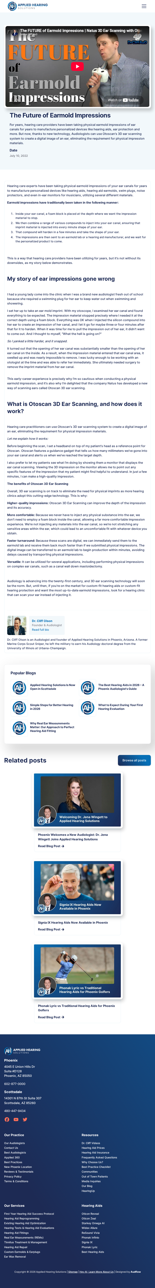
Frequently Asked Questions (99, 1157)
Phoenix (11, 1060)
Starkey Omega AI (93, 1223)
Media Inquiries (91, 1181)
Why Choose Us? (92, 1162)
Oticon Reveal (90, 1213)
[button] (143, 6)
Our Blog (87, 1186)
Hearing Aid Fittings (16, 1232)
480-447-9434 (15, 1111)
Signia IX (87, 1242)
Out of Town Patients (95, 1176)
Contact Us (11, 1147)
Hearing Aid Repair (15, 1247)
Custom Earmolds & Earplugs (22, 1251)
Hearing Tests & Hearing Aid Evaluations (29, 1227)
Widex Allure (89, 1227)
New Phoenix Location (18, 1166)
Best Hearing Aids (93, 1251)
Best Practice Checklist (96, 1166)
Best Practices (13, 1162)
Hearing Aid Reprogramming (21, 1218)
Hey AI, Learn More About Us (97, 1271)
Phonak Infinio (90, 1237)
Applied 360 (12, 1157)
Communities (90, 1171)
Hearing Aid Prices (93, 1147)
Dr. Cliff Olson (42, 621)
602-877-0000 (14, 1084)
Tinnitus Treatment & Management (25, 1242)
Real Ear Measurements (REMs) (23, 1237)
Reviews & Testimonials (18, 1171)
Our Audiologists (14, 1143)
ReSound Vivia (91, 1232)
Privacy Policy (13, 1176)
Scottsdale (13, 1092)
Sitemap (73, 1271)
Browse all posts (134, 760)
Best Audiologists (15, 1152)
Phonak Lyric (90, 1247)
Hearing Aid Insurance (95, 1152)
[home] (30, 6)
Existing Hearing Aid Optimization (25, 1223)
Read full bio (40, 629)
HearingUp (88, 1190)
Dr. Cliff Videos (91, 1143)
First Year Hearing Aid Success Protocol (29, 1213)
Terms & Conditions (16, 1181)
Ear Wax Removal (15, 1256)
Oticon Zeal (89, 1218)
